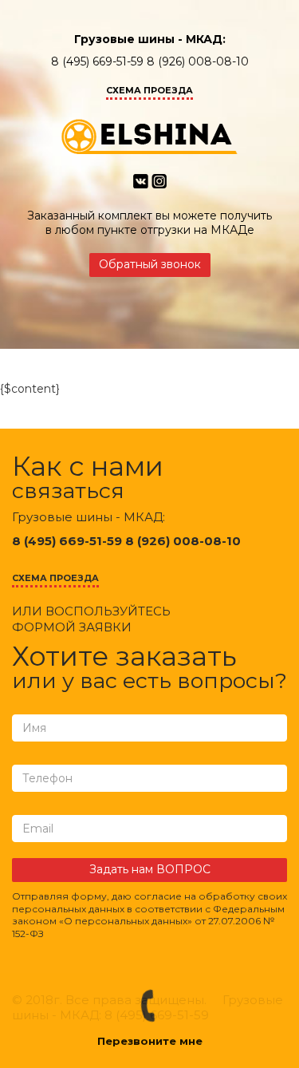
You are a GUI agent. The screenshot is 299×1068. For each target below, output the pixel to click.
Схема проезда (149, 90)
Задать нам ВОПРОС (149, 869)
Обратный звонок (150, 264)
